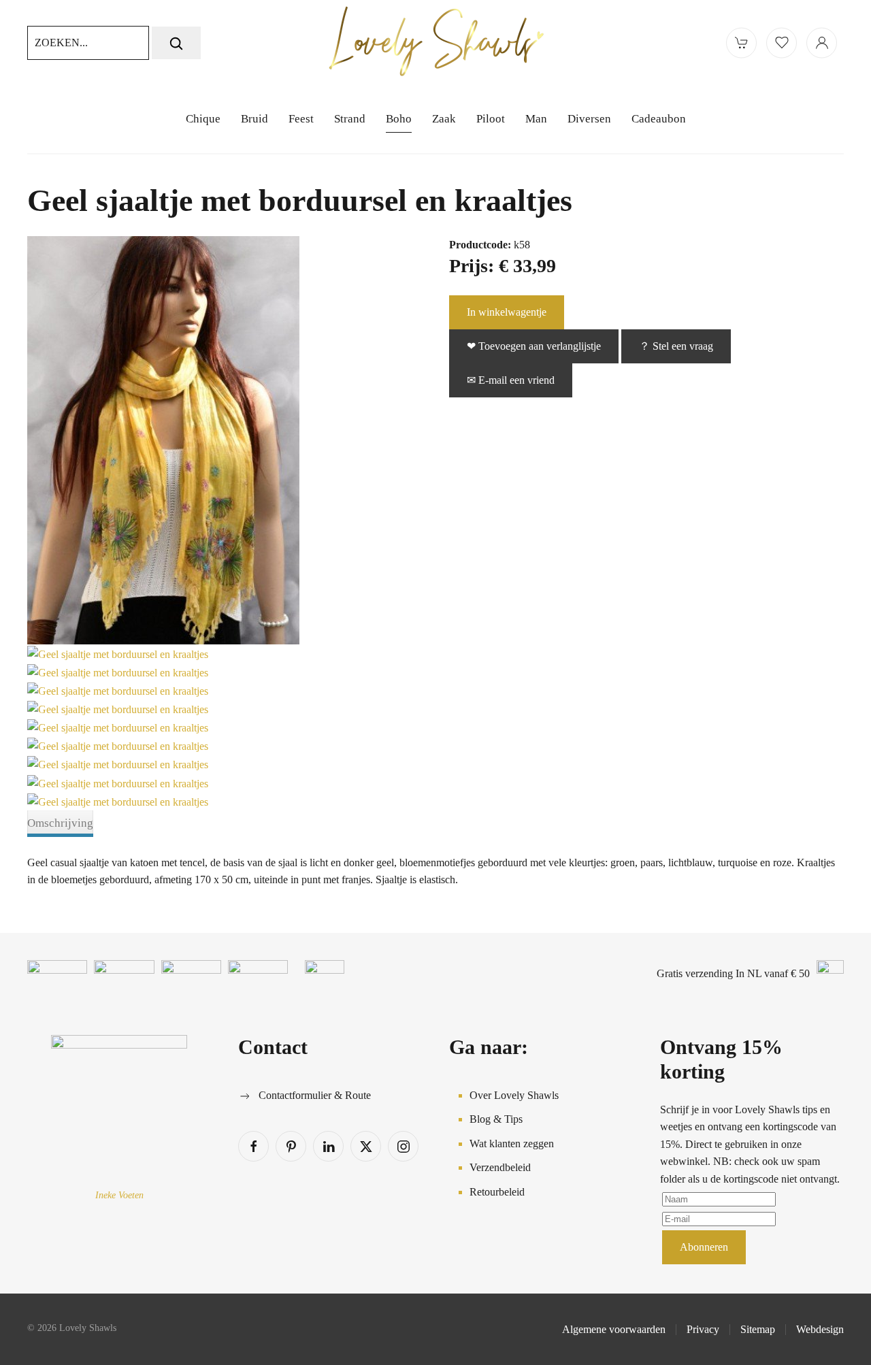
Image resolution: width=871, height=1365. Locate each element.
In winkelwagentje (506, 312)
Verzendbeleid (500, 1167)
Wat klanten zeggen (512, 1143)
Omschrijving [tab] (60, 823)
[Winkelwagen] (741, 42)
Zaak (444, 118)
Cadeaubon (658, 118)
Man (536, 118)
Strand (349, 118)
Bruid (254, 118)
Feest (301, 118)
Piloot (490, 118)
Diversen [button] (589, 118)
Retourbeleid (497, 1192)
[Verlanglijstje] (781, 42)
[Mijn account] (821, 42)
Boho (399, 118)
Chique (203, 118)
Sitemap (757, 1329)
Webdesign (820, 1329)
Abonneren (704, 1247)
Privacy (703, 1329)
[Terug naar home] (435, 42)
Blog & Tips (496, 1119)
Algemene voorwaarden (613, 1329)
